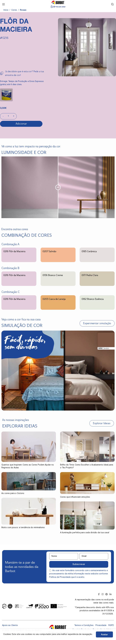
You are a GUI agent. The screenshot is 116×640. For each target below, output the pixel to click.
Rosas (23, 10)
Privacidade (100, 626)
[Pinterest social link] (106, 594)
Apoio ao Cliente (10, 626)
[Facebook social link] (99, 594)
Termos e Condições (84, 626)
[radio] (6, 94)
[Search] (112, 4)
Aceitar (104, 634)
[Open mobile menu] (3, 4)
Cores (14, 10)
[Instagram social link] (102, 594)
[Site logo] (58, 4)
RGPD (111, 626)
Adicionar (21, 123)
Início (6, 10)
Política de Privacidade (60, 577)
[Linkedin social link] (110, 594)
